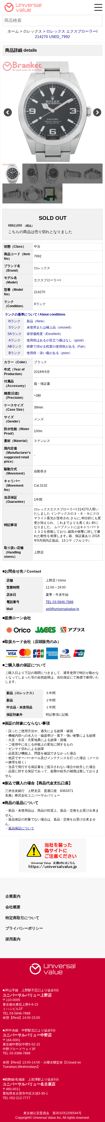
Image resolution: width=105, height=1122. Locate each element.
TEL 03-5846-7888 (60, 602)
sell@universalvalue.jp (62, 609)
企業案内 (12, 896)
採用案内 (12, 939)
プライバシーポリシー (24, 928)
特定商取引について (22, 918)
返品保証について (21, 828)
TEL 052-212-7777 (16, 1098)
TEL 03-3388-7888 (16, 1053)
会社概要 (12, 907)
